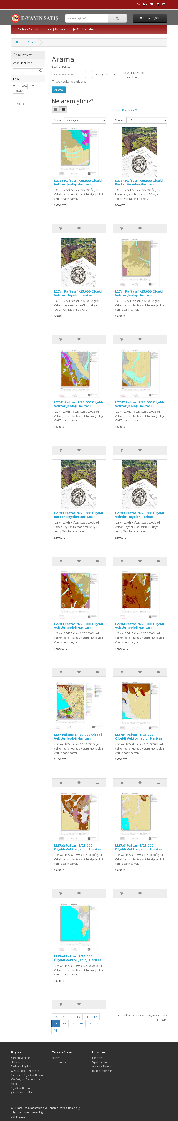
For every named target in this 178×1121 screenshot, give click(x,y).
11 (86, 1017)
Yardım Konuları (21, 1058)
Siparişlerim (99, 1062)
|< (56, 1017)
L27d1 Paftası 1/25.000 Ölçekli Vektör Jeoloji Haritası (78, 404)
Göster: (119, 120)
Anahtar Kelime (61, 67)
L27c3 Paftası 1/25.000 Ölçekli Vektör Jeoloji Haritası (78, 182)
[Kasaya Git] (163, 4)
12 (95, 1017)
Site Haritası (59, 1062)
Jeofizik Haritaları (83, 29)
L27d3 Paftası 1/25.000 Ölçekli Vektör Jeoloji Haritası (78, 626)
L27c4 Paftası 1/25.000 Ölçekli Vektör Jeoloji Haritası (139, 293)
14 (64, 1023)
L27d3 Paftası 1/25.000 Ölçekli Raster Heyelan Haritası (78, 515)
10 (78, 1017)
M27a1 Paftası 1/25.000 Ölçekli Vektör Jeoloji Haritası (139, 736)
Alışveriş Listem (101, 1066)
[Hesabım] (145, 4)
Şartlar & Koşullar (21, 1092)
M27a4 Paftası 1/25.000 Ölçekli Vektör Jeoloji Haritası (78, 958)
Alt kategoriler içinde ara (136, 75)
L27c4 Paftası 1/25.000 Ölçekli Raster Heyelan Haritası (139, 182)
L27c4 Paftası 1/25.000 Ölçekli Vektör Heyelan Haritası (78, 293)
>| (55, 1030)
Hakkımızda (18, 1062)
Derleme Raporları (29, 29)
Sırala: (57, 120)
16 (81, 1023)
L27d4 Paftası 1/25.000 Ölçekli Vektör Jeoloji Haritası (139, 626)
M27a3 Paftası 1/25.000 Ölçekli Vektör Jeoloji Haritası (139, 847)
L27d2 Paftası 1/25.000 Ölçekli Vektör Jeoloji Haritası (139, 404)
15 (72, 1023)
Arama (32, 42)
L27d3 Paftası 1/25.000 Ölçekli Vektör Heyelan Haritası (139, 515)
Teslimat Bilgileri (21, 1066)
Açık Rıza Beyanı (20, 1088)
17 (89, 1023)
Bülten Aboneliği (102, 1071)
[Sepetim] (157, 4)
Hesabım (97, 1058)
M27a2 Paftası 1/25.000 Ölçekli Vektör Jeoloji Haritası (78, 847)
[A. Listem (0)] (151, 4)
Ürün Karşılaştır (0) (126, 110)
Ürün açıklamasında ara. (71, 81)
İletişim (56, 1058)
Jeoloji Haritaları (57, 29)
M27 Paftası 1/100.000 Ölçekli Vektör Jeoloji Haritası (78, 736)
